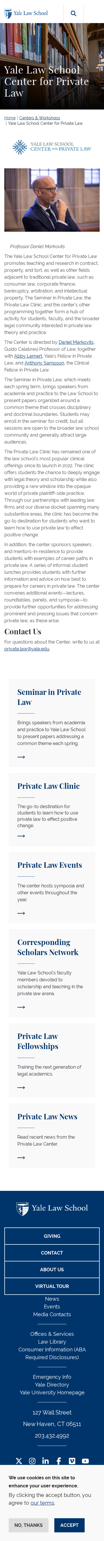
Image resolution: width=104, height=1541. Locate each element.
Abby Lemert (28, 356)
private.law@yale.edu (26, 649)
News (52, 1299)
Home (10, 118)
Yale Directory (52, 1385)
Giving (52, 1236)
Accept (69, 1525)
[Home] (27, 14)
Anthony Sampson (44, 363)
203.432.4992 (52, 1435)
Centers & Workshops (39, 118)
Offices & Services (52, 1334)
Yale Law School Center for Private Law (45, 123)
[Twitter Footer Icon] (19, 1461)
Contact (52, 1253)
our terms (42, 1503)
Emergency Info (52, 1377)
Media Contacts (52, 1314)
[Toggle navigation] (94, 12)
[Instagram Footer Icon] (32, 1461)
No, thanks (28, 1525)
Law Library (52, 1342)
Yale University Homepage (52, 1392)
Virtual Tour (52, 1286)
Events (52, 1307)
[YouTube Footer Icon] (85, 1461)
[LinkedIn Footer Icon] (45, 1461)
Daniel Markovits (76, 342)
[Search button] (73, 20)
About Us (52, 1269)
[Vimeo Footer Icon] (72, 1461)
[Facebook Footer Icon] (58, 1461)
